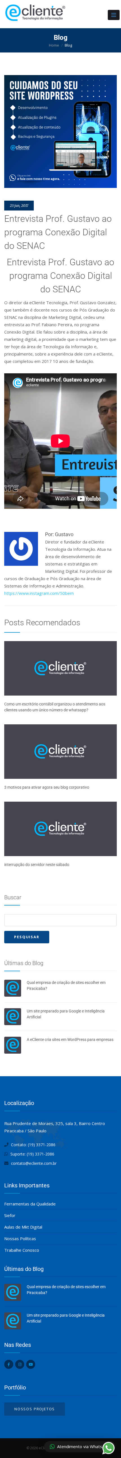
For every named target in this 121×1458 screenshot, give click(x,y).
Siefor (9, 1215)
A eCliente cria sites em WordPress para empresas (70, 1039)
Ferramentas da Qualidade (30, 1204)
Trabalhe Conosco (21, 1250)
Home (54, 45)
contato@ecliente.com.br (34, 1163)
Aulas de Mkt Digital (23, 1227)
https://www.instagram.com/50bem (39, 593)
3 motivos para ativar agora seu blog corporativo (46, 787)
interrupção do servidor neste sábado (36, 864)
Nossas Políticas (20, 1238)
